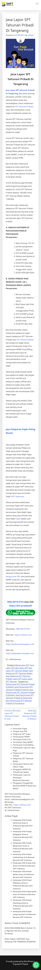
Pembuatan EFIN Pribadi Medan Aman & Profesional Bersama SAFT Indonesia (23, 874)
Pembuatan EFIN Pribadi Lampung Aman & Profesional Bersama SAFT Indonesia (24, 914)
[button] (36, 965)
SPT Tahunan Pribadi (24, 106)
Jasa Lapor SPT (21, 668)
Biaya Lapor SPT (22, 665)
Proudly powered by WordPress (20, 961)
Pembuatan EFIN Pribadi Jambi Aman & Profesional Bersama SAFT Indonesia (24, 894)
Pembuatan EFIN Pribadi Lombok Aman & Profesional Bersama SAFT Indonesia (23, 857)
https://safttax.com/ (22, 805)
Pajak (18, 518)
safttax (30, 35)
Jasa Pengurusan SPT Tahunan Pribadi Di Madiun (20, 692)
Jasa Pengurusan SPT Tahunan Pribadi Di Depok (20, 684)
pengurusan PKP (13, 576)
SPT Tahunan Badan (25, 339)
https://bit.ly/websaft (20, 605)
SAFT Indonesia (17, 496)
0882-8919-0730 (15, 601)
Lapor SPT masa (20, 679)
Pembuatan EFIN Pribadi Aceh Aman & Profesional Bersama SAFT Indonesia (24, 866)
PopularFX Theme (20, 964)
